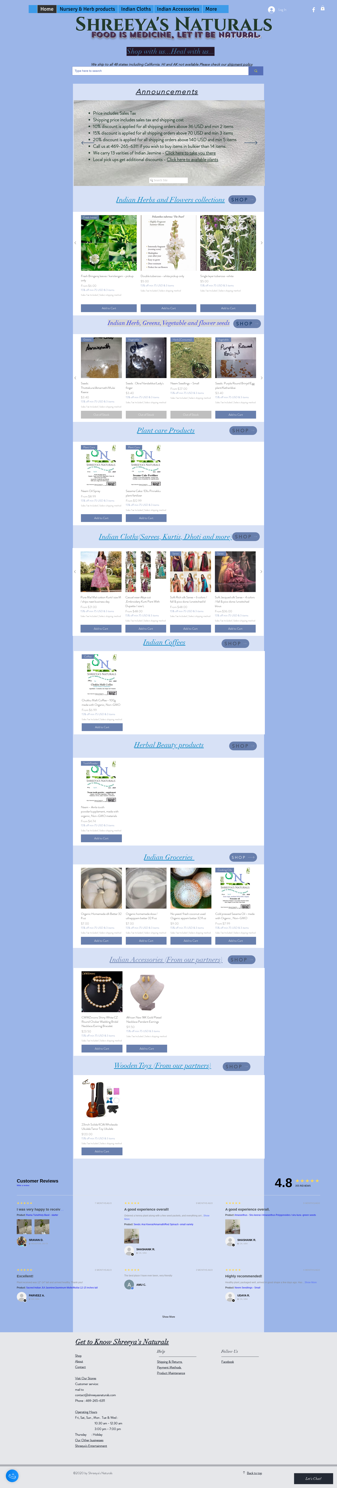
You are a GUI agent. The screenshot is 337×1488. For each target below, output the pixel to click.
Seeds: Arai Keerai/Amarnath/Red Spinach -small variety (163, 1224)
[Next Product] (261, 242)
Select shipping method (110, 295)
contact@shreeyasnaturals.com (95, 1395)
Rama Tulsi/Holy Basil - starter (42, 1215)
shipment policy (240, 64)
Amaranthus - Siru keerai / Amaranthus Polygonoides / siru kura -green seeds (275, 1215)
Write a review (23, 1185)
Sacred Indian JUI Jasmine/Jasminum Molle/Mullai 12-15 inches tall (62, 1287)
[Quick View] (168, 243)
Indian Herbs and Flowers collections (170, 199)
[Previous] (87, 143)
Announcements (167, 91)
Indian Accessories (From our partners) (166, 959)
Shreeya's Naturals (174, 25)
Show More (311, 1282)
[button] (323, 7)
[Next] (250, 143)
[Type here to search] (255, 71)
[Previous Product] (75, 242)
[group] (168, 263)
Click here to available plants (192, 159)
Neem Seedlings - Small (247, 1287)
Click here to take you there (190, 153)
